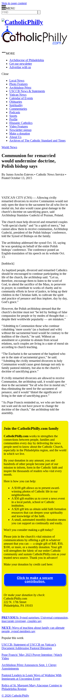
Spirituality (16, 105)
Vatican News (17, 94)
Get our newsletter (20, 63)
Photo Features (18, 84)
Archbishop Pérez (20, 87)
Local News (16, 80)
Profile (13, 119)
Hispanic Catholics (20, 123)
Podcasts (14, 112)
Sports (13, 115)
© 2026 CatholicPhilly (15, 695)
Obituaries (15, 101)
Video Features (18, 126)
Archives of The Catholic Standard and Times (37, 140)
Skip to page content (14, 3)
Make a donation (19, 133)
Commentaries (18, 108)
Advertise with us (20, 67)
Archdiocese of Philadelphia (26, 60)
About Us (15, 137)
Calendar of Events (21, 98)
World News (9, 147)
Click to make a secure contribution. (35, 579)
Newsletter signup (20, 130)
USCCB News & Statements (27, 91)
